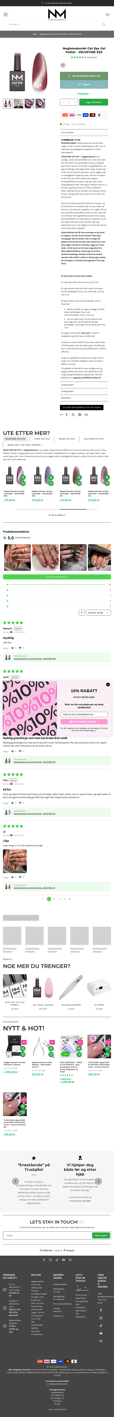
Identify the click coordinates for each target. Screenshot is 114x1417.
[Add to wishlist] (63, 65)
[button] (77, 57)
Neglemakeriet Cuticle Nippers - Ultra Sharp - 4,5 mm (42, 1064)
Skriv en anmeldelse (57, 576)
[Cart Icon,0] (107, 14)
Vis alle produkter (56, 515)
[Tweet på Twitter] (73, 414)
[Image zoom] (28, 72)
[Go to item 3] (73, 557)
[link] (64, 515)
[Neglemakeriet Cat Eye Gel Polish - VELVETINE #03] (71, 475)
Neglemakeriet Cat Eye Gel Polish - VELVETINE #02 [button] (35, 813)
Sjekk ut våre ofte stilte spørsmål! (14, 1312)
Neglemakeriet (60, 1366)
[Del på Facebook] (66, 414)
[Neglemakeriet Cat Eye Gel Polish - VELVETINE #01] (15, 475)
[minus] (63, 102)
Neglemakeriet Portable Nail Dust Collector (14, 1063)
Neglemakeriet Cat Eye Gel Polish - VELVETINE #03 (70, 493)
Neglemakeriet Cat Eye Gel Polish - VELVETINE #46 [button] (35, 658)
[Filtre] (82, 613)
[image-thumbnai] (7, 103)
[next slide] (98, 1181)
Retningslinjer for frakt (59, 1290)
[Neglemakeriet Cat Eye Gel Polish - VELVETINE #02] (43, 475)
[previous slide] (15, 1181)
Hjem (35, 34)
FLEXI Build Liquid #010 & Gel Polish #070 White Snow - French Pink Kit (99, 1064)
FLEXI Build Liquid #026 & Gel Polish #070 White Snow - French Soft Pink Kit (15, 1123)
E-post (79, 1287)
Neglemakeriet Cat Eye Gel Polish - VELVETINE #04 (98, 493)
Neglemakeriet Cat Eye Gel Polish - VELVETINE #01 (14, 493)
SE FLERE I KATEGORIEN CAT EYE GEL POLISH (81, 407)
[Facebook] (44, 1260)
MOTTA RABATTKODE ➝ (84, 721)
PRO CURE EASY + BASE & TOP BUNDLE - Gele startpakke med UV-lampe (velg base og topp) (71, 1067)
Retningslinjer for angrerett (59, 1297)
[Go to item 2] (45, 557)
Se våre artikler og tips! (13, 1329)
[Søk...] (103, 24)
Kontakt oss (58, 1316)
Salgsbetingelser (60, 1284)
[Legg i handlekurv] (23, 483)
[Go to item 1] (17, 557)
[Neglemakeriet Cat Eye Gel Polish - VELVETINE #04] (99, 475)
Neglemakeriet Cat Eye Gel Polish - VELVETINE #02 (42, 493)
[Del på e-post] (86, 414)
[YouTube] (63, 1260)
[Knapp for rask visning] (23, 477)
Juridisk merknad (57, 1310)
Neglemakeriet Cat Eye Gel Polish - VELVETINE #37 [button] (34, 887)
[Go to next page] (70, 899)
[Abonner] (85, 1288)
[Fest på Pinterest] (79, 414)
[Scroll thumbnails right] (107, 557)
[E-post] (70, 1260)
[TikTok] (57, 1260)
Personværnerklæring (60, 1304)
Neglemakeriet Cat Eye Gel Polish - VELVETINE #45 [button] (35, 762)
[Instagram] (50, 1260)
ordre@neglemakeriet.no (57, 1384)
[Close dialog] (108, 684)
